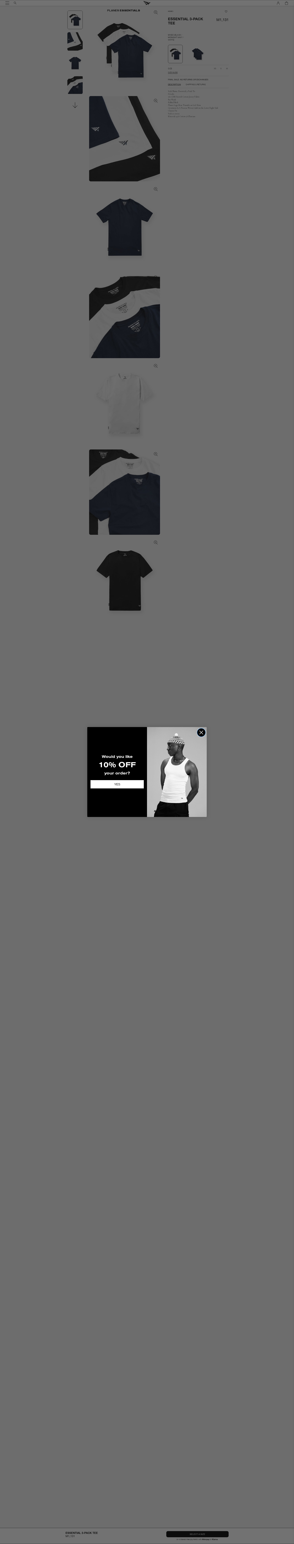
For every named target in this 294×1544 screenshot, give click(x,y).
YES (117, 784)
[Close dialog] (201, 732)
